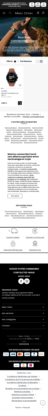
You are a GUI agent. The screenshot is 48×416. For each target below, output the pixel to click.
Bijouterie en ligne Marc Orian (18, 114)
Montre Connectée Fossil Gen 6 (10, 94)
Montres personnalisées (14, 134)
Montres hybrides (37, 128)
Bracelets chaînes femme (34, 215)
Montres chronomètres (30, 138)
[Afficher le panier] (43, 13)
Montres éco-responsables (19, 140)
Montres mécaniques (19, 132)
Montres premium (16, 142)
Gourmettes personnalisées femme (24, 217)
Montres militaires (29, 134)
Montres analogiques (34, 132)
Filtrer (11, 61)
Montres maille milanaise (14, 130)
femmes (23, 179)
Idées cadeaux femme (18, 215)
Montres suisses (18, 136)
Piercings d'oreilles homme (13, 211)
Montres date (28, 130)
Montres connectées (12, 116)
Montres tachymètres (36, 140)
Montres (36, 114)
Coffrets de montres (30, 136)
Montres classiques (11, 128)
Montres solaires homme (26, 213)
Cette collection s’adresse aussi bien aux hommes (21, 177)
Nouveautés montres (30, 142)
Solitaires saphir (28, 211)
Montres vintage (16, 138)
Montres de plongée (24, 128)
